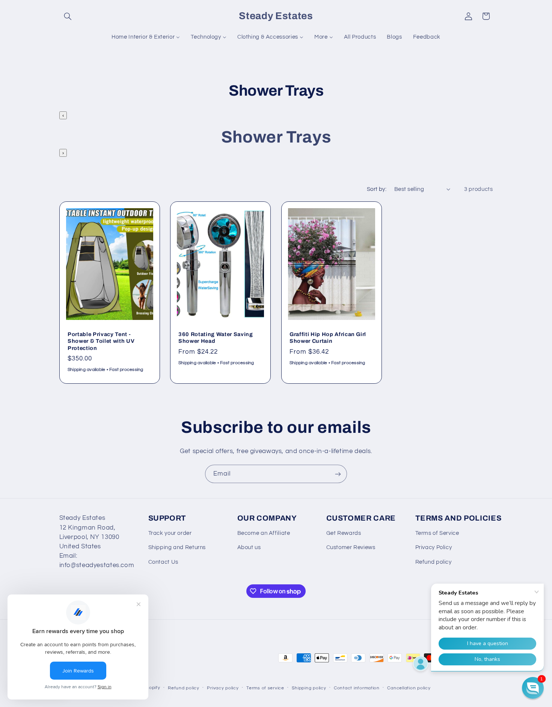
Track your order (170, 533)
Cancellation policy (408, 688)
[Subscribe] (338, 474)
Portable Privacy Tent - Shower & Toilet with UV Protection (101, 341)
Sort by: (376, 189)
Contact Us (163, 562)
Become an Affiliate (263, 533)
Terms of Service (437, 533)
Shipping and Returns (177, 547)
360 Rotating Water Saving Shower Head (215, 337)
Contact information (357, 688)
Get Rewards (343, 533)
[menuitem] (146, 37)
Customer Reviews (351, 547)
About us (249, 547)
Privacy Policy (433, 547)
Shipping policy (309, 688)
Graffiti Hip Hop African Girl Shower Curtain (328, 337)
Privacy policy (222, 688)
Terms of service (265, 688)
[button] (68, 16)
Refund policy (433, 562)
